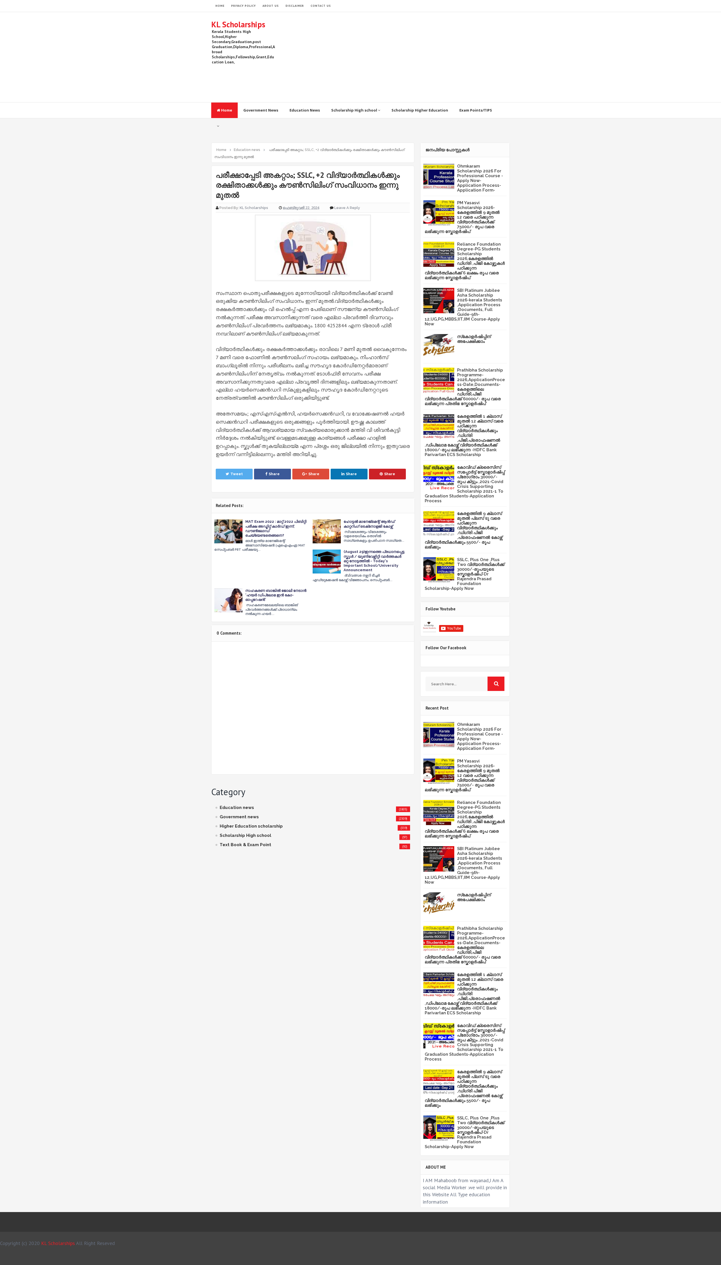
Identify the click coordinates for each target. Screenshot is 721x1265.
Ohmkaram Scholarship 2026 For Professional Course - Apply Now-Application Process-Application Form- (480, 178)
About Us (270, 6)
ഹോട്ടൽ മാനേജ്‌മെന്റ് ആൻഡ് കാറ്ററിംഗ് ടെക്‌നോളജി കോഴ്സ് (369, 523)
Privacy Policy (243, 6)
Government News (260, 110)
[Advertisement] (407, 57)
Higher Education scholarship (251, 826)
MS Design (420, 1258)
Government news (239, 816)
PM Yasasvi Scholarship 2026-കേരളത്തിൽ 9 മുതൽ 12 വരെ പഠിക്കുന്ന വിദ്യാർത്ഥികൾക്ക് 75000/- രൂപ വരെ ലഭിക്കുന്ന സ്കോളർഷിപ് (462, 217)
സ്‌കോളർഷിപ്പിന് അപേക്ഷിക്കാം (474, 339)
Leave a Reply (347, 208)
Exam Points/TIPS (475, 110)
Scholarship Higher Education (419, 110)
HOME (219, 6)
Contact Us (321, 6)
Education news (237, 807)
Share (274, 474)
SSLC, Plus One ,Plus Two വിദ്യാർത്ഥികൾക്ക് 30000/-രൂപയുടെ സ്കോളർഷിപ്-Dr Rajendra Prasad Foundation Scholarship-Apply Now (464, 574)
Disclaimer (295, 6)
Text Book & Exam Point (245, 844)
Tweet (236, 474)
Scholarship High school (354, 110)
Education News (305, 110)
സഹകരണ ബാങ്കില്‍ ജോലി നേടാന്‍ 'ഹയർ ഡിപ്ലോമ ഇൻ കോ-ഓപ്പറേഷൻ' (275, 595)
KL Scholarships (238, 24)
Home (226, 110)
